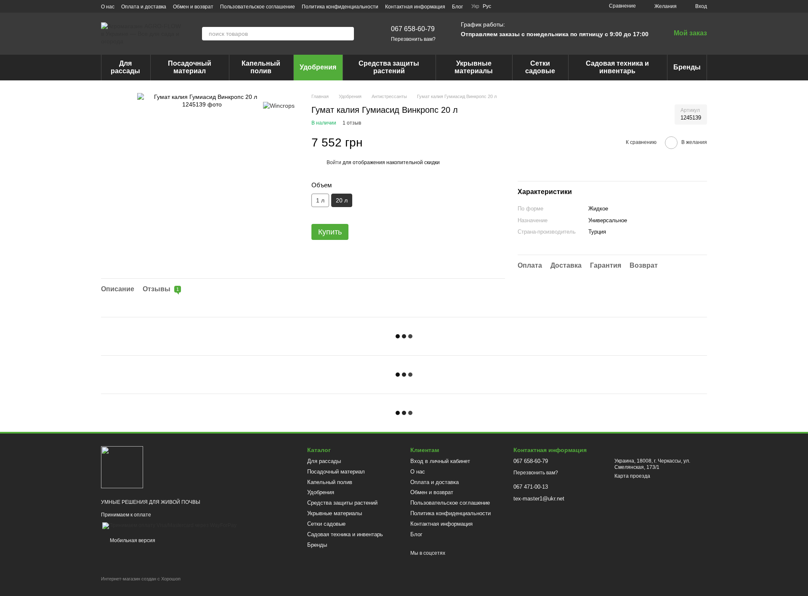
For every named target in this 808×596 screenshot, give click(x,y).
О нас (107, 7)
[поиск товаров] (347, 33)
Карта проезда (632, 476)
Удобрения (318, 67)
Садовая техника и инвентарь (617, 67)
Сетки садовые (540, 67)
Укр (475, 6)
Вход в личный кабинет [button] (440, 461)
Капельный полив (261, 67)
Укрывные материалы (473, 67)
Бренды (687, 67)
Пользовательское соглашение (257, 7)
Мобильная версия (132, 540)
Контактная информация (415, 7)
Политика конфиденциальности (340, 7)
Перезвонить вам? (413, 39)
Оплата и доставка (143, 7)
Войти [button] (334, 162)
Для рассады (125, 67)
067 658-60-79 (413, 28)
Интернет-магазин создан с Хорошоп (141, 578)
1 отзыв (352, 123)
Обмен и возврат (193, 7)
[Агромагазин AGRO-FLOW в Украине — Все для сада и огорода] (122, 467)
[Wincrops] (279, 105)
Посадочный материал (189, 67)
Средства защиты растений (389, 67)
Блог (457, 7)
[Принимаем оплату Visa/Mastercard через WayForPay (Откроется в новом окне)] (169, 525)
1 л (320, 200)
